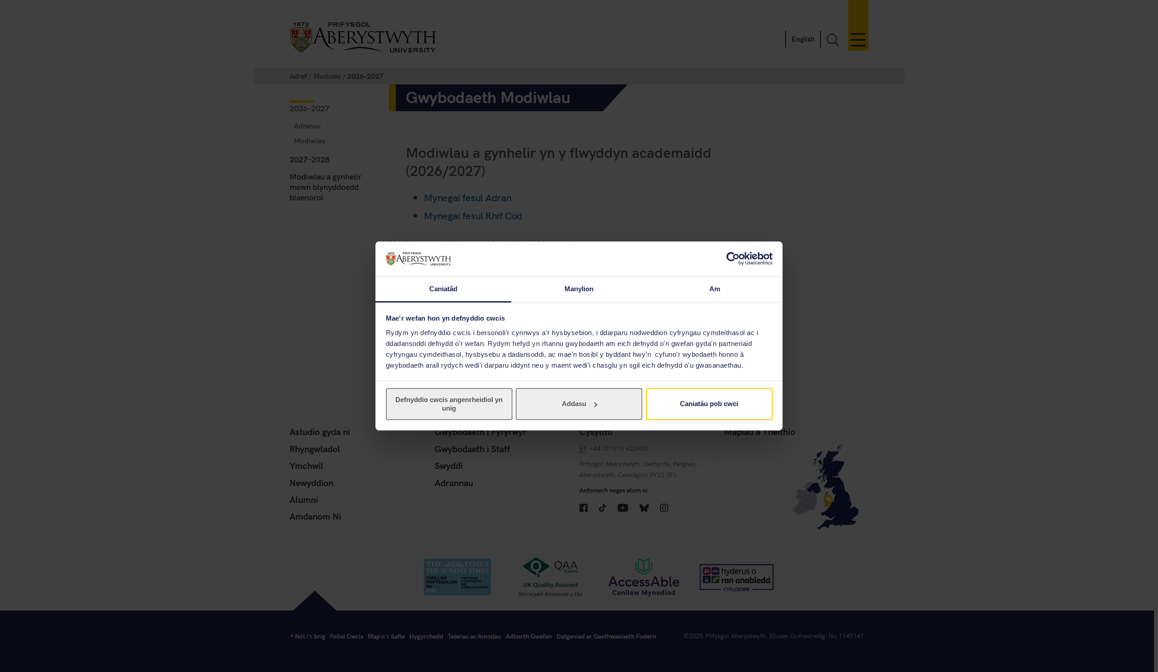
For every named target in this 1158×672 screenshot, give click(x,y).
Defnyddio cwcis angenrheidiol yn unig (449, 404)
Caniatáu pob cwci (709, 403)
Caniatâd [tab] (443, 289)
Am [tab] (714, 289)
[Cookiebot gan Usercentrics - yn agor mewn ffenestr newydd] (733, 258)
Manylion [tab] (579, 289)
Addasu (574, 403)
